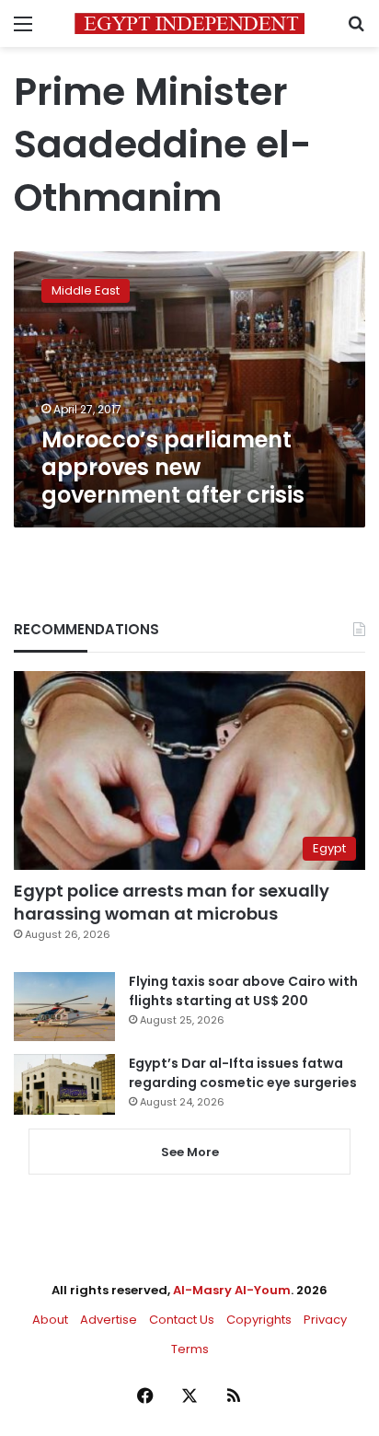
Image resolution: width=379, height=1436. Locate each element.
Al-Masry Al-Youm (232, 1290)
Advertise (108, 1319)
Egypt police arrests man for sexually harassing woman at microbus (171, 902)
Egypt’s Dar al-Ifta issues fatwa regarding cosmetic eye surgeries (243, 1073)
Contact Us (181, 1319)
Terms (190, 1349)
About (50, 1319)
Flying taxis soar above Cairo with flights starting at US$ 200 (243, 991)
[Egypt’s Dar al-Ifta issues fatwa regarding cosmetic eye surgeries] (64, 1084)
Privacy (325, 1319)
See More (190, 1152)
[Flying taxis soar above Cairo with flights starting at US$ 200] (64, 1006)
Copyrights (259, 1319)
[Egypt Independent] (189, 23)
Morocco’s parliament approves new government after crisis (172, 467)
